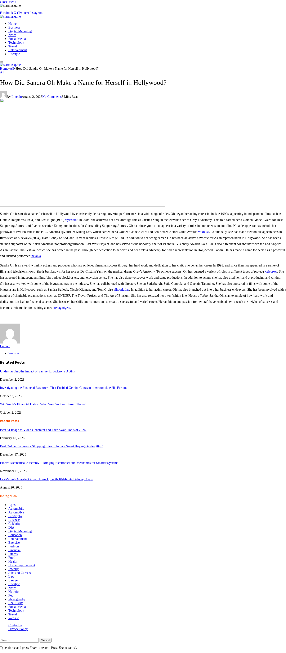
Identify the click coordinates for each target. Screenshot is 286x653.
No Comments (52, 96)
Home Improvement (21, 565)
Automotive (16, 512)
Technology (16, 42)
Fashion (13, 546)
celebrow (271, 271)
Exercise (14, 542)
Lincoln (17, 96)
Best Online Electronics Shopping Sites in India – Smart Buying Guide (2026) (51, 446)
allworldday (121, 289)
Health (12, 561)
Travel (12, 46)
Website (13, 618)
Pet (10, 595)
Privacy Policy (18, 629)
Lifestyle (14, 54)
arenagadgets (61, 308)
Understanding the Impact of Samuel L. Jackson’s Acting (37, 371)
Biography (15, 516)
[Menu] (1, 62)
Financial (14, 550)
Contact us (15, 625)
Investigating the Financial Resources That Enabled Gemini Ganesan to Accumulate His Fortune (63, 387)
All (2, 72)
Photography (16, 599)
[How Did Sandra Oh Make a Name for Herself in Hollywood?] (82, 205)
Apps (11, 505)
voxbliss (203, 232)
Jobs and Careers (19, 573)
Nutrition (14, 591)
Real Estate (15, 603)
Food (11, 557)
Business (14, 27)
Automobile (16, 508)
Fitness (13, 554)
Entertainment (17, 50)
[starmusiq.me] (10, 16)
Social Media (17, 38)
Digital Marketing (20, 31)
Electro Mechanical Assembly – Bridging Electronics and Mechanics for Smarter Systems (59, 463)
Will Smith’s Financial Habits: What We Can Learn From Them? (42, 404)
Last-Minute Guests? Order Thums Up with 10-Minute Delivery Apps (46, 479)
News (12, 35)
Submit (45, 640)
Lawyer (13, 580)
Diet (11, 527)
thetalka (36, 256)
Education (15, 535)
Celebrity (14, 523)
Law (11, 576)
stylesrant (71, 220)
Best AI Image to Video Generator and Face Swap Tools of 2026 (43, 430)
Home (12, 23)
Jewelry (13, 569)
